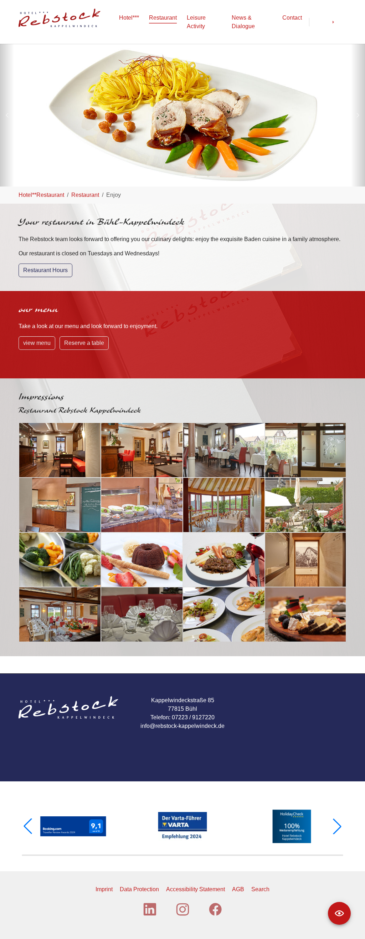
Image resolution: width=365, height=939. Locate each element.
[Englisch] (339, 22)
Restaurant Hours (45, 270)
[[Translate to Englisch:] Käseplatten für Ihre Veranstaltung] (305, 614)
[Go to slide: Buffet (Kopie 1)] (201, 176)
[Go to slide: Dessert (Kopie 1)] (176, 176)
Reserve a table (84, 343)
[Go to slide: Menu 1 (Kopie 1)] (150, 176)
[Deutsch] (321, 22)
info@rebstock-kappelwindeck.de (182, 726)
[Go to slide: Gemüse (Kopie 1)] (214, 176)
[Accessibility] (339, 913)
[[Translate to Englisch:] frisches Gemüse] (60, 560)
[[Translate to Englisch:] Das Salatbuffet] (141, 505)
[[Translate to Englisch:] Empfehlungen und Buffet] (60, 505)
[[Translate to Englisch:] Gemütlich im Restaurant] (223, 450)
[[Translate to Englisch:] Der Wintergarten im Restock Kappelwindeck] (223, 505)
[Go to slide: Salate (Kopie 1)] (189, 176)
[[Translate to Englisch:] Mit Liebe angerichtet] (223, 614)
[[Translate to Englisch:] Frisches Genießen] (223, 560)
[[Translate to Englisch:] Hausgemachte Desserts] (141, 560)
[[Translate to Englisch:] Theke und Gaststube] (141, 450)
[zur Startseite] (60, 18)
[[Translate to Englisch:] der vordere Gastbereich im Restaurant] (60, 450)
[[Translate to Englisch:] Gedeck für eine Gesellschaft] (60, 614)
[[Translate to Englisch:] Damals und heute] (305, 560)
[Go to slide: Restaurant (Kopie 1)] (163, 176)
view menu (37, 343)
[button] (28, 826)
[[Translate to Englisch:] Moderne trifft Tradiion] (305, 450)
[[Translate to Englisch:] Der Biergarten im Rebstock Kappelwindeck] (305, 505)
